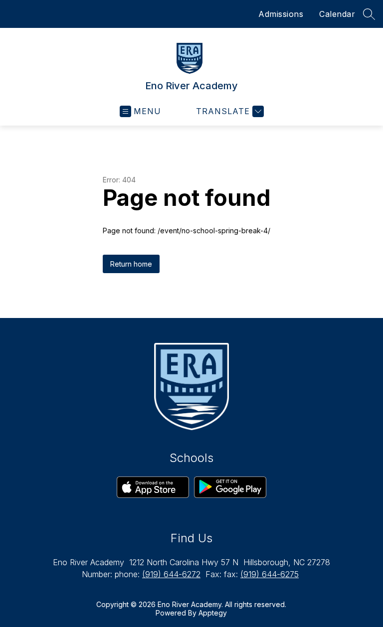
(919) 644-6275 (269, 574)
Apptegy (212, 613)
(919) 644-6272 (171, 574)
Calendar (337, 14)
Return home (131, 264)
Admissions (280, 14)
